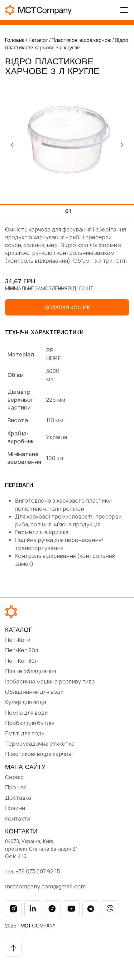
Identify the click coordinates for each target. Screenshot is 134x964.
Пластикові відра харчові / (83, 40)
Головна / (16, 40)
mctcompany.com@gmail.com (45, 886)
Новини (15, 808)
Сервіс (14, 777)
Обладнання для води (34, 691)
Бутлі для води (25, 733)
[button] (121, 145)
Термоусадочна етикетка (39, 743)
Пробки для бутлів (30, 723)
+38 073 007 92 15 (38, 871)
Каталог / (40, 40)
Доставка (18, 797)
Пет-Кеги (17, 639)
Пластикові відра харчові (39, 754)
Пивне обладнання (30, 671)
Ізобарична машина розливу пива (50, 681)
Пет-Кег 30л (21, 660)
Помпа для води (26, 712)
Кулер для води (25, 702)
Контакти (17, 818)
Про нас (16, 787)
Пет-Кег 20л (21, 650)
